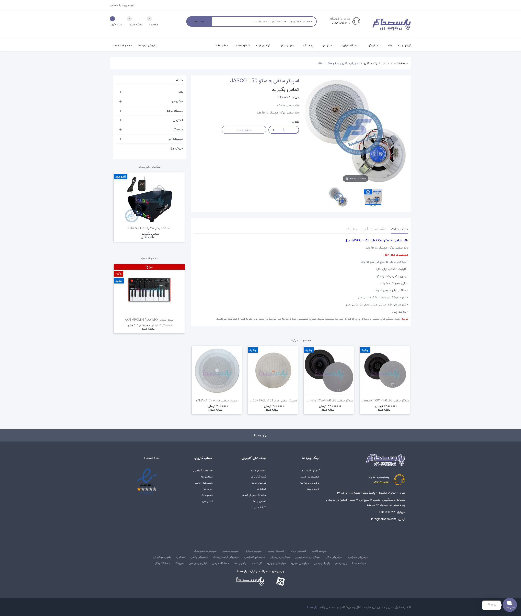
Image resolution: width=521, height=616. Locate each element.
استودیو (178, 120)
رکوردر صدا (240, 563)
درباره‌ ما (261, 488)
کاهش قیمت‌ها (310, 470)
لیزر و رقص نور (198, 563)
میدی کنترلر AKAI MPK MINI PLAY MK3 (149, 320)
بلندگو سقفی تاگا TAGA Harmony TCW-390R (329, 400)
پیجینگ (178, 129)
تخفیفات (207, 494)
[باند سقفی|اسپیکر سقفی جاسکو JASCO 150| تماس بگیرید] (338, 197)
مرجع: (295, 97)
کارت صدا (256, 563)
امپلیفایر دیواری (276, 563)
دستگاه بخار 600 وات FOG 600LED (149, 228)
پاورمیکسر (341, 563)
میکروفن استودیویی (307, 556)
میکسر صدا (359, 563)
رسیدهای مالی (204, 482)
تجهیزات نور (175, 138)
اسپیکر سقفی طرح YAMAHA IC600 (217, 400)
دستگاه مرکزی (174, 110)
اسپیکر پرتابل (297, 550)
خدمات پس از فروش (253, 494)
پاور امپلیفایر (322, 563)
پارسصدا (312, 607)
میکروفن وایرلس (358, 556)
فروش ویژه (176, 148)
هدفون (180, 556)
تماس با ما (259, 501)
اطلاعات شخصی (203, 470)
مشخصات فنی (373, 228)
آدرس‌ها (208, 488)
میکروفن (177, 101)
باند (180, 92)
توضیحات (399, 228)
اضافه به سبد (244, 130)
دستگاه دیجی (220, 563)
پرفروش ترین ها (310, 482)
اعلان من (207, 501)
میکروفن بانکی (199, 556)
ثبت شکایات (258, 476)
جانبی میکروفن (162, 556)
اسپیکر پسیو (276, 550)
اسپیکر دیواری (253, 550)
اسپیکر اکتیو (319, 550)
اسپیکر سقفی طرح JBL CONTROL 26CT (273, 400)
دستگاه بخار (162, 563)
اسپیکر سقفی (230, 550)
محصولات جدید (310, 476)
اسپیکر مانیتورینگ (205, 550)
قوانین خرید (259, 482)
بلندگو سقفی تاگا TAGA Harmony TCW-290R (385, 400)
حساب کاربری (203, 458)
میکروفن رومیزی (280, 556)
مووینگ (179, 563)
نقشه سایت (259, 507)
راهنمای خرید (258, 470)
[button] (194, 386)
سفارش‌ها (207, 476)
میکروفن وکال (333, 556)
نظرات (351, 228)
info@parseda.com (383, 519)
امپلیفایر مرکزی (300, 563)
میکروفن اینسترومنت (226, 556)
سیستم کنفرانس (254, 556)
